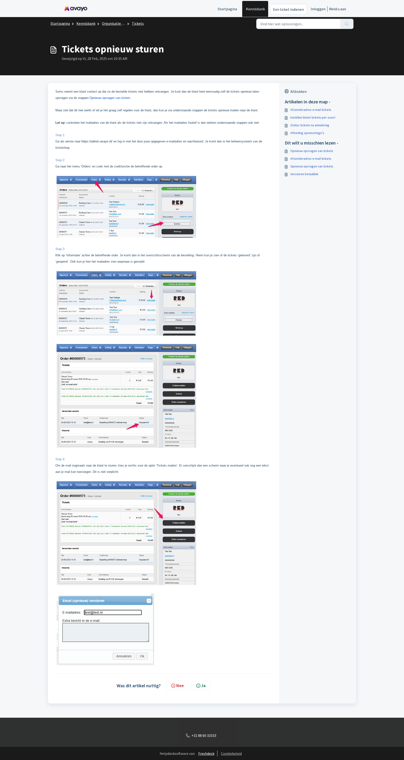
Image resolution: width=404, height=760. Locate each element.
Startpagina (227, 9)
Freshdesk (206, 753)
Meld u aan (337, 9)
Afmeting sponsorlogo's (307, 133)
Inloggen (318, 9)
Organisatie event (116, 23)
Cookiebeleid (231, 753)
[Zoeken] (347, 24)
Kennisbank (255, 9)
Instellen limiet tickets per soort (312, 117)
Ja (203, 685)
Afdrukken (298, 91)
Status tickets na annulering (309, 125)
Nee (180, 685)
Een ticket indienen (288, 9)
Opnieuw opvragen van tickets (311, 151)
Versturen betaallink (304, 174)
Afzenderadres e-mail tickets (310, 110)
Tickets (138, 23)
